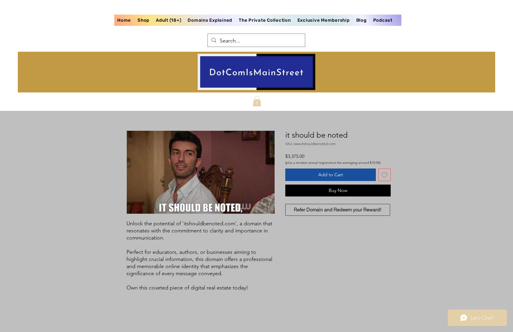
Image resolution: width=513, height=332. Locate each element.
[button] (257, 101)
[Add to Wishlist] (384, 175)
